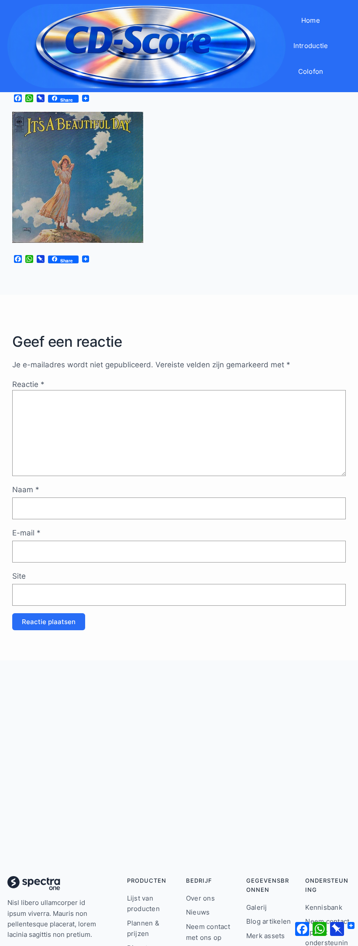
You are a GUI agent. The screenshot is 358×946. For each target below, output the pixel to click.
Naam (25, 489)
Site (19, 575)
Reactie (28, 384)
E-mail (26, 532)
